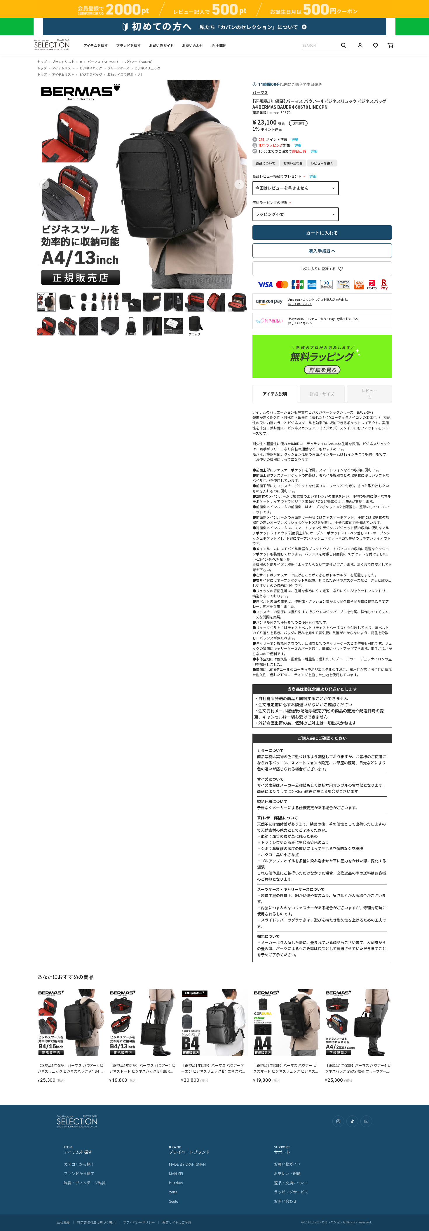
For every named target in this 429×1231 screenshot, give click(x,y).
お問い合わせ (192, 45)
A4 (140, 74)
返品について (265, 163)
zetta (173, 1192)
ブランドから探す (79, 1173)
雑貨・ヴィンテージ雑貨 (85, 1182)
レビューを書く (322, 163)
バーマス (260, 92)
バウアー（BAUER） (139, 61)
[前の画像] (44, 184)
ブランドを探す (128, 45)
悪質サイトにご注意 (176, 1222)
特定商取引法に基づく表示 (96, 1222)
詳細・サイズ (322, 394)
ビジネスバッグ (91, 68)
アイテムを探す (95, 45)
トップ (42, 61)
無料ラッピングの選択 (272, 202)
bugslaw (176, 1182)
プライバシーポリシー (139, 1222)
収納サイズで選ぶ (120, 74)
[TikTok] (352, 1121)
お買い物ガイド (161, 45)
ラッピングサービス (291, 1192)
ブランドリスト (63, 61)
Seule (173, 1201)
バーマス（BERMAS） (104, 61)
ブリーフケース (118, 68)
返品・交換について (291, 1182)
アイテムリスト (63, 68)
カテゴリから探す (79, 1164)
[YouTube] (366, 1121)
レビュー (369, 393)
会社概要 (63, 1222)
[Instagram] (338, 1121)
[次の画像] (239, 184)
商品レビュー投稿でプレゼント (279, 176)
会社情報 (219, 45)
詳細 (295, 139)
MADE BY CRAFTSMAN (187, 1164)
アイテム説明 (275, 394)
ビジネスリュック (147, 68)
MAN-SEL (176, 1173)
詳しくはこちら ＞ (300, 304)
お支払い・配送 (287, 1173)
